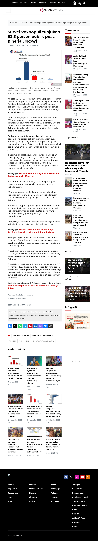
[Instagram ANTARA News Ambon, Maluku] (84, 2)
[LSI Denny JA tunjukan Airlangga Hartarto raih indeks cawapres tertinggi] (15, 432)
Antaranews (13, 2)
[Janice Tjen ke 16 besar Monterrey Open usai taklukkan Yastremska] (68, 41)
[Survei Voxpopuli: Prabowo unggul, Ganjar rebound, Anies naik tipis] (54, 399)
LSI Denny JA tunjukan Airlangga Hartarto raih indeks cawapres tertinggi (15, 445)
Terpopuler (42, 2)
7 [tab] (88, 301)
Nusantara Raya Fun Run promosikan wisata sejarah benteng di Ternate (77, 166)
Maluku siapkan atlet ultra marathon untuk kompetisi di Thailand (80, 237)
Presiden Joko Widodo (42, 336)
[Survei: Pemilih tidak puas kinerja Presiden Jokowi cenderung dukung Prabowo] (34, 432)
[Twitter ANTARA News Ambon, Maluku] (79, 2)
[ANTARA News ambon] (51, 10)
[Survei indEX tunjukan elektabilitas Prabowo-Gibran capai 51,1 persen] (15, 361)
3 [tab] (77, 276)
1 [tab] (70, 276)
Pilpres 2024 (24, 341)
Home (14, 23)
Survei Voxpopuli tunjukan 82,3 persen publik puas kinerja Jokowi (58, 23)
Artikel (32, 501)
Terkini (33, 2)
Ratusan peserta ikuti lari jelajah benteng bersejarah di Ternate (81, 203)
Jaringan (76, 485)
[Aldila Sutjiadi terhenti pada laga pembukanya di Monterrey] (68, 59)
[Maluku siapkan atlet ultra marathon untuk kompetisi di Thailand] (68, 236)
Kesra (53, 485)
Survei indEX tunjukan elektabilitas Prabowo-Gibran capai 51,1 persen (15, 373)
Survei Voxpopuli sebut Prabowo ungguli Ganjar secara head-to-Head (34, 411)
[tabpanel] (77, 266)
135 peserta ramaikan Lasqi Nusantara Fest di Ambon (77, 292)
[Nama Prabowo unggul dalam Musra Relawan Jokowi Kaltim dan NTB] (54, 432)
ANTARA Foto (78, 518)
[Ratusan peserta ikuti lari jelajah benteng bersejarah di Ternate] (68, 201)
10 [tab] (81, 304)
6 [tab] (85, 301)
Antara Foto (24, 2)
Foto (68, 251)
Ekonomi (33, 497)
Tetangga (55, 489)
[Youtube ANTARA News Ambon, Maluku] (75, 4)
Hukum (32, 493)
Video (69, 279)
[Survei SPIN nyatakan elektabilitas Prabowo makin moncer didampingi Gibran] (34, 361)
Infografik (71, 307)
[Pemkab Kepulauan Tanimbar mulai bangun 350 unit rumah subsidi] (68, 218)
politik (12, 341)
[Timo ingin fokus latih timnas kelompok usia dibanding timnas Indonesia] (68, 104)
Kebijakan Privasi (80, 497)
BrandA (75, 514)
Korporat (76, 522)
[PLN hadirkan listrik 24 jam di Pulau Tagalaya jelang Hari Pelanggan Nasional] (68, 182)
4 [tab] (81, 276)
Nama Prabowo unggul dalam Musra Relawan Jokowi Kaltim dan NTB (53, 444)
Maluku (32, 485)
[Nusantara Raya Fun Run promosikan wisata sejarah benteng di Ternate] (77, 152)
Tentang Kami (78, 501)
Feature (54, 497)
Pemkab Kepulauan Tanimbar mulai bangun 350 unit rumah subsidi (80, 220)
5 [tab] (85, 276)
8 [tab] (74, 304)
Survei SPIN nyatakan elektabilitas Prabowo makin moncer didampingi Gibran (34, 375)
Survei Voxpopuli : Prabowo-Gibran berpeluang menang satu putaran (15, 411)
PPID (74, 526)
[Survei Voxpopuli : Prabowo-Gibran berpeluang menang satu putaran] (15, 399)
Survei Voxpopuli (21, 336)
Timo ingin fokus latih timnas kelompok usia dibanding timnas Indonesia (81, 106)
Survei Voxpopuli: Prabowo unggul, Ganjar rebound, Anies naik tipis (53, 411)
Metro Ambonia (36, 489)
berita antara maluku (43, 341)
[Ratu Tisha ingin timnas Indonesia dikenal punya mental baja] (68, 123)
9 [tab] (77, 304)
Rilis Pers (61, 2)
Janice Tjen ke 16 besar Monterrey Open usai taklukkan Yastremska (81, 42)
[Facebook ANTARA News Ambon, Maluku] (75, 2)
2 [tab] (74, 276)
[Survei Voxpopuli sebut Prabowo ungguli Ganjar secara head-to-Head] (34, 399)
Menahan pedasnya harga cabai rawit (77, 350)
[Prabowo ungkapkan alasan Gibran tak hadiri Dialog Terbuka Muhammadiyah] (54, 361)
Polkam (24, 23)
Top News (52, 2)
